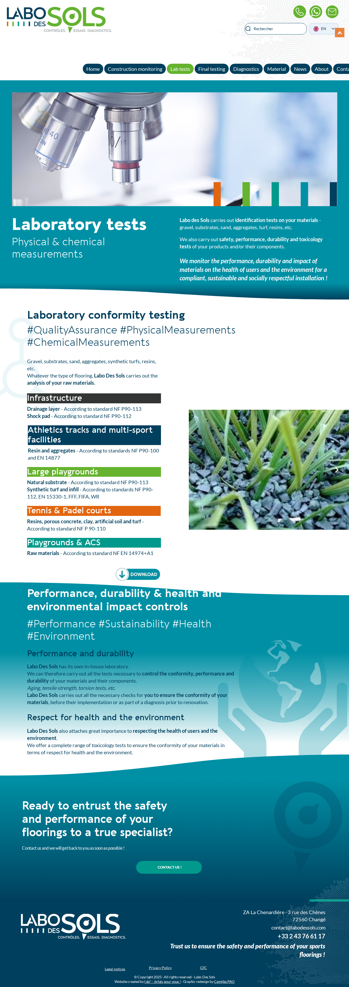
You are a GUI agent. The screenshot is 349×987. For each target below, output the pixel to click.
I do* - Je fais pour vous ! (162, 981)
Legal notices (115, 969)
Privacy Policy (160, 968)
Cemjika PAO (224, 981)
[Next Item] (336, 469)
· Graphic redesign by (197, 981)
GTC (203, 968)
